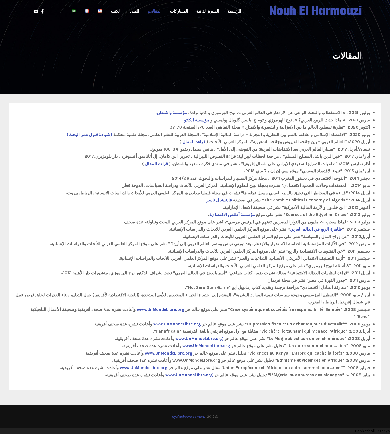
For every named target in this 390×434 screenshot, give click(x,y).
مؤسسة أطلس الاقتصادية (232, 214)
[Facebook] (41, 11)
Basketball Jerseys (372, 431)
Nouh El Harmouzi (315, 11)
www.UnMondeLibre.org (160, 309)
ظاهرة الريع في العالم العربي (316, 229)
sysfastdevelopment (188, 417)
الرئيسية (234, 11)
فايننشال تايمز (219, 200)
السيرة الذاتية (208, 11)
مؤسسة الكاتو (196, 120)
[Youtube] (33, 11)
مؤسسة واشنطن (172, 112)
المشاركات (179, 11)
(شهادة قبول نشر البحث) (89, 134)
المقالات (155, 11)
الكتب (116, 11)
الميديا (134, 11)
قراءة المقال (194, 141)
